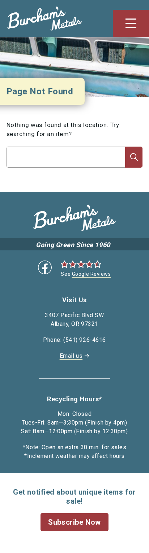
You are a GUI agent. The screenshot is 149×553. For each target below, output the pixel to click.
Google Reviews (91, 274)
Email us (71, 355)
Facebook (45, 267)
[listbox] (66, 171)
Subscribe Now (74, 522)
